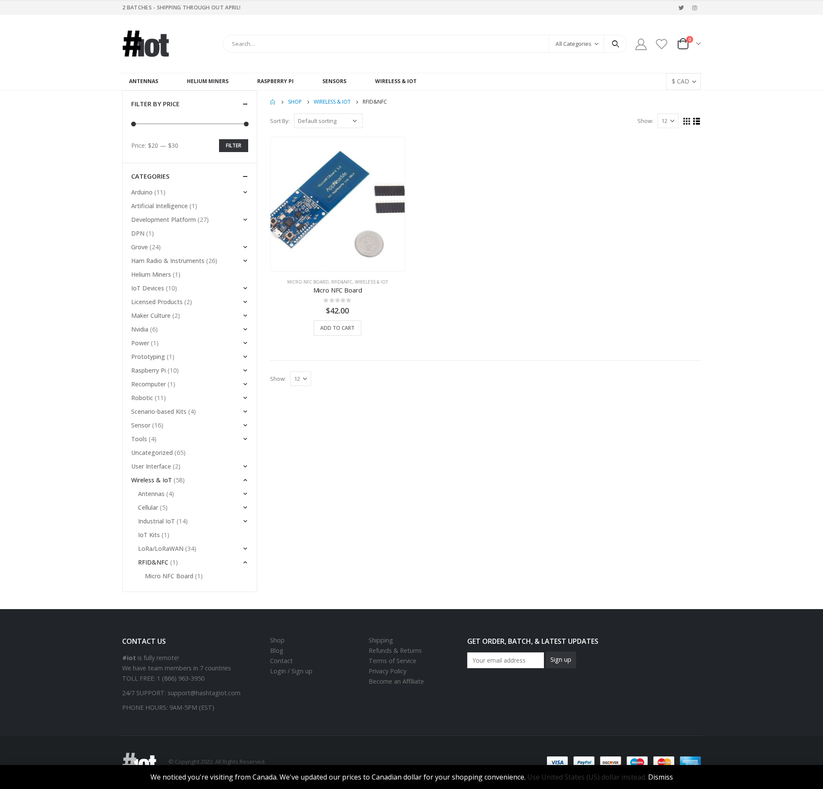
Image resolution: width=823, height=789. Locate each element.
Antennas (143, 81)
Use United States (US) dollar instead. (586, 777)
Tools (139, 439)
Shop (277, 640)
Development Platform (163, 219)
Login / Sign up (291, 671)
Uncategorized (152, 452)
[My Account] (641, 44)
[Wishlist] (662, 44)
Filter (233, 145)
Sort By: (280, 121)
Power (140, 343)
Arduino (142, 192)
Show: (645, 121)
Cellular (148, 507)
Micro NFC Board (308, 282)
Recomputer (148, 384)
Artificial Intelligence (159, 206)
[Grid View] (687, 121)
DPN (137, 233)
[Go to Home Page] (273, 102)
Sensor (140, 425)
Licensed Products (157, 302)
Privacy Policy (387, 671)
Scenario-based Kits (158, 411)
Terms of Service (392, 661)
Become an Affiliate (396, 681)
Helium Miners (207, 81)
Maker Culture (151, 315)
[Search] (615, 43)
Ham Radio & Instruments (167, 261)
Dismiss (660, 777)
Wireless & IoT (396, 81)
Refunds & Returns (395, 650)
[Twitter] (681, 7)
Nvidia (139, 329)
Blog (276, 650)
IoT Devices (147, 288)
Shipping (381, 640)
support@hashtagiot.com (204, 693)
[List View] (697, 121)
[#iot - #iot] (145, 43)
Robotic (142, 398)
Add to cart (337, 328)
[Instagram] (694, 7)
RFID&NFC (341, 282)
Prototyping (148, 357)
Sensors (334, 81)
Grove (139, 247)
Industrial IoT (156, 521)
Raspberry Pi (275, 81)
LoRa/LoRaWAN (160, 548)
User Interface (151, 466)
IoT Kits (149, 535)
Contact (281, 661)
